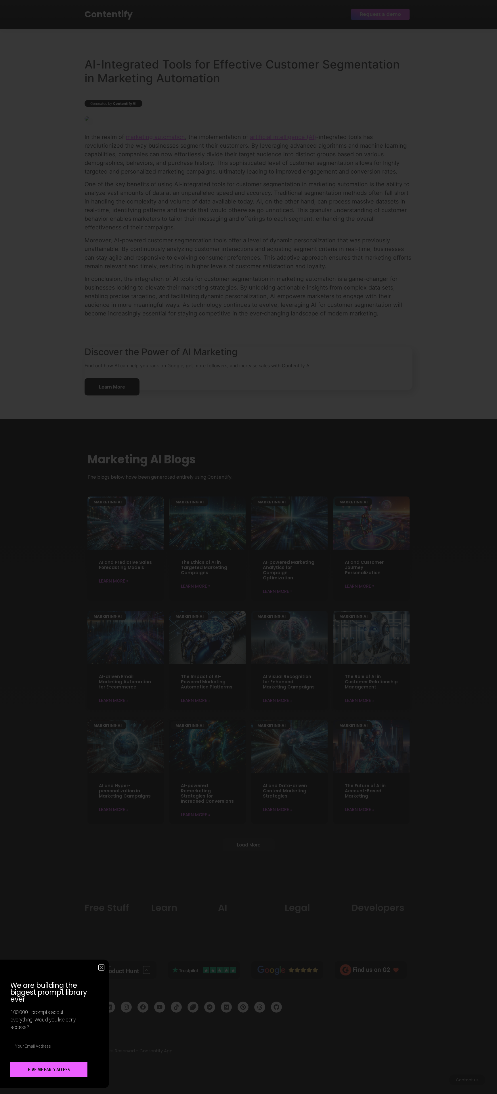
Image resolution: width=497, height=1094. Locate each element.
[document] (248, 547)
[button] (101, 967)
